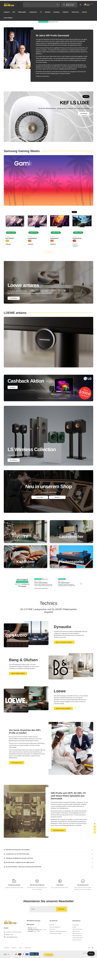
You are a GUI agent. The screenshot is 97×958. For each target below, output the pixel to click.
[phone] (95, 826)
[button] (88, 4)
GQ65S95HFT (54, 238)
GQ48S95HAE (32, 238)
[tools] (95, 829)
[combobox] (41, 4)
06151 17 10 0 (9, 934)
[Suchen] (57, 4)
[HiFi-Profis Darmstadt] (11, 924)
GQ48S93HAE (76, 238)
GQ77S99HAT (9, 238)
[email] (95, 832)
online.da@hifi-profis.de (11, 937)
